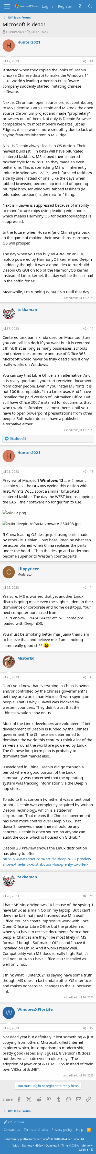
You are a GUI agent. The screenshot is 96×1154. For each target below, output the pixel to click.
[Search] (90, 6)
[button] (92, 1149)
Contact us (12, 1129)
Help (79, 1129)
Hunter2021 (15, 31)
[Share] (84, 61)
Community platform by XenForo (44, 1139)
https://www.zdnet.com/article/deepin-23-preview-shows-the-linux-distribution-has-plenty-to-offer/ (47, 861)
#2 (91, 328)
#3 (91, 471)
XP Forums (15, 1122)
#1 (91, 61)
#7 (91, 1028)
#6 (91, 896)
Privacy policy (61, 1129)
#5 (91, 677)
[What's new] (80, 6)
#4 (91, 587)
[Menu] (7, 6)
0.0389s (74, 1145)
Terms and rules (36, 1129)
